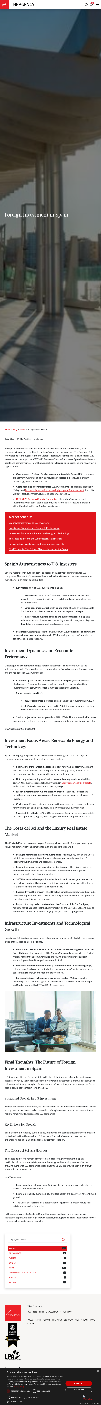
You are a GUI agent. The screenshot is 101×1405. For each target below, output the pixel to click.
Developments (53, 1312)
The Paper (14, 1282)
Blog (15, 429)
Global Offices (71, 1320)
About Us (67, 1312)
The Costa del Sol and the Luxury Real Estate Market (35, 538)
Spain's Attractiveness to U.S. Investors (29, 522)
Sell (35, 1312)
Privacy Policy (19, 1387)
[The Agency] (13, 1313)
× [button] (98, 1371)
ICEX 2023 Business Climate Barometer (36, 499)
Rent (41, 1312)
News (22, 429)
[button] (35, 1401)
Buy (29, 1312)
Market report (42, 1320)
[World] (86, 4)
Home (7, 429)
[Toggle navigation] (97, 4)
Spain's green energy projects (76, 782)
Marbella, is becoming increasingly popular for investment (54, 490)
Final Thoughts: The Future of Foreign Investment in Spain (38, 549)
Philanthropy (88, 1320)
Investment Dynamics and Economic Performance (34, 528)
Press (30, 1320)
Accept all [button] (79, 1383)
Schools (13, 1277)
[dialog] (50, 1386)
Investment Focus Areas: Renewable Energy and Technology (39, 533)
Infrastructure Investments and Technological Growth (36, 543)
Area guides (15, 1253)
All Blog (13, 1248)
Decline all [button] (79, 1390)
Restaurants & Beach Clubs (22, 1272)
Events (12, 1258)
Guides (12, 1263)
